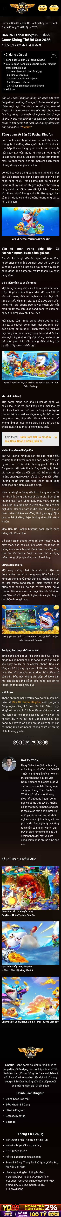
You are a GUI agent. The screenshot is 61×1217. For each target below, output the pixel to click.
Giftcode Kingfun (15, 1116)
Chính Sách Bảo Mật (17, 1098)
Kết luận (10, 89)
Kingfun (26, 127)
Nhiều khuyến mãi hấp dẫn (24, 78)
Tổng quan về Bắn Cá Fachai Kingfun (25, 59)
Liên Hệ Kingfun (15, 1110)
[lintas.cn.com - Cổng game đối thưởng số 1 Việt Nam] (22, 8)
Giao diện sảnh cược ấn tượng (26, 71)
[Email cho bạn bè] (33, 45)
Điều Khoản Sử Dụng (18, 1104)
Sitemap (10, 1121)
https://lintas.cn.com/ (28, 1145)
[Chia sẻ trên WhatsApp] (23, 45)
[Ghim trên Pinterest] (36, 45)
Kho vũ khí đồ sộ (19, 75)
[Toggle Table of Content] (52, 55)
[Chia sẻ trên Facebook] (27, 45)
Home (5, 23)
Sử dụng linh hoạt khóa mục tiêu (27, 85)
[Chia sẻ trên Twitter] (30, 45)
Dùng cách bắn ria (20, 82)
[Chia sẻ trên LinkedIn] (40, 45)
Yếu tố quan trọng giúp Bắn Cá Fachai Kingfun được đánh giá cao (31, 65)
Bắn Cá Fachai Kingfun (26, 702)
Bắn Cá (15, 23)
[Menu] (4, 8)
